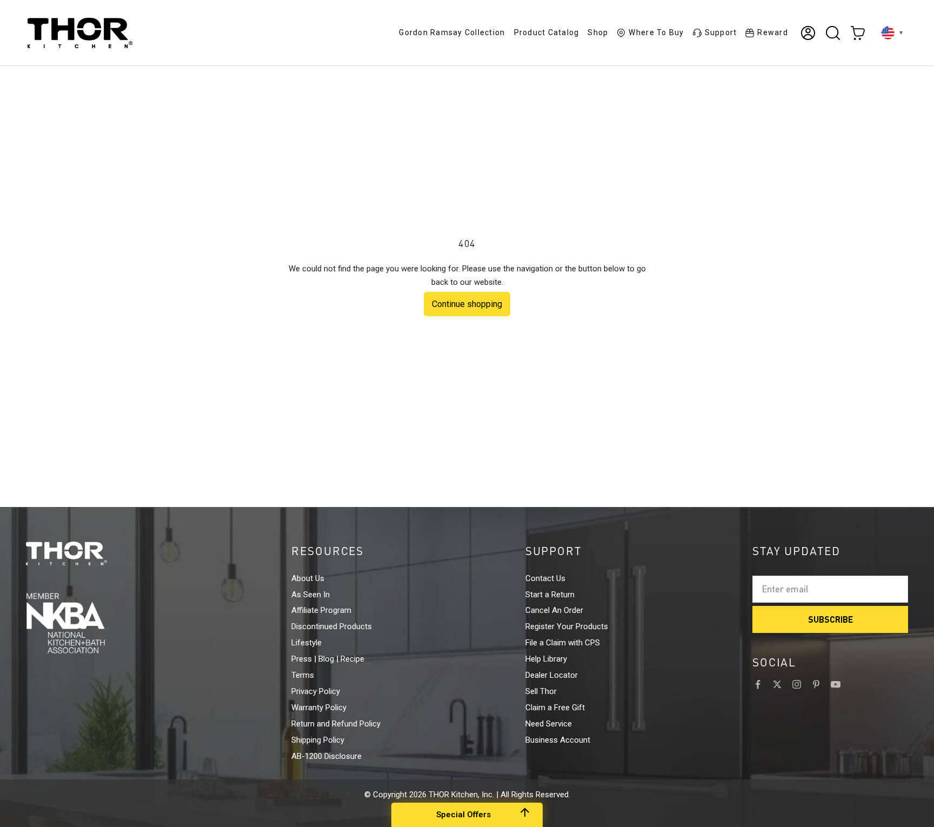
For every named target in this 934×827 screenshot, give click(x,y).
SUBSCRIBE (830, 619)
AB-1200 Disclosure (326, 756)
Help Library (546, 659)
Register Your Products (566, 626)
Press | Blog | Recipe (327, 659)
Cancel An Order (554, 610)
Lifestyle (306, 643)
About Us (307, 578)
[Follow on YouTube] (835, 684)
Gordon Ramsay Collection (452, 32)
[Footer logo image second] (86, 622)
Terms (302, 675)
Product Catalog (546, 32)
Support (721, 32)
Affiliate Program (321, 610)
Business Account (557, 740)
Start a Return (550, 594)
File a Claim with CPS (562, 643)
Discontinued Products (331, 626)
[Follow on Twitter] (777, 684)
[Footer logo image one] (86, 553)
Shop (598, 32)
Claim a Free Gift (555, 707)
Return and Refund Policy (336, 724)
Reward (772, 32)
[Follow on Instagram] (796, 684)
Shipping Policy (317, 740)
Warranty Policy (318, 707)
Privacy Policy (315, 691)
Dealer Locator (551, 675)
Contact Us (545, 578)
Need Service (548, 724)
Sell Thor (541, 691)
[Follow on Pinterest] (816, 684)
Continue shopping (467, 304)
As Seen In (310, 594)
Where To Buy (656, 32)
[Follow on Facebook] (757, 684)
